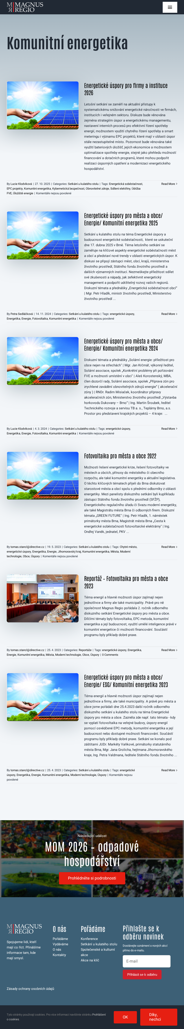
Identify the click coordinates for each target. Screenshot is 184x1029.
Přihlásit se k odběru (142, 974)
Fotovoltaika (40, 318)
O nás (57, 949)
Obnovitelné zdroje (97, 188)
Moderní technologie (68, 655)
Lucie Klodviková (21, 184)
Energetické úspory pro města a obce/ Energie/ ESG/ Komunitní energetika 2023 (126, 680)
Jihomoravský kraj (69, 551)
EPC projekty (15, 188)
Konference (89, 938)
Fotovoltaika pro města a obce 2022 (120, 455)
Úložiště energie (23, 193)
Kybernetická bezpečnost (68, 188)
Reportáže (85, 650)
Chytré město (128, 547)
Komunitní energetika (37, 188)
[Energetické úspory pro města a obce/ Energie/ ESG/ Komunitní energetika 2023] (43, 697)
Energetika (13, 318)
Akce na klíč (90, 960)
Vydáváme (60, 944)
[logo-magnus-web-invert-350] (25, 3)
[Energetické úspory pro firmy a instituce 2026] (43, 105)
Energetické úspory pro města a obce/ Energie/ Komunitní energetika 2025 (123, 218)
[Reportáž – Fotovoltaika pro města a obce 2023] (43, 598)
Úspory (35, 556)
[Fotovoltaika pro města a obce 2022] (43, 476)
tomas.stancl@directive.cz (27, 547)
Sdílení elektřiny (120, 188)
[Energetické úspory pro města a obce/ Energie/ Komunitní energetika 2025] (43, 235)
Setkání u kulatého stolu (83, 184)
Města (115, 551)
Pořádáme (60, 938)
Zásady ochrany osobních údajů (30, 988)
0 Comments (110, 655)
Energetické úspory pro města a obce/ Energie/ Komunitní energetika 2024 (123, 344)
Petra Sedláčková (22, 314)
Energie (26, 318)
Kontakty (59, 954)
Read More (168, 184)
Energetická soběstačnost (125, 184)
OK (125, 1017)
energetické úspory (122, 314)
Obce (26, 556)
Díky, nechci (155, 1017)
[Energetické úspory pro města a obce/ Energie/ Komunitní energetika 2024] (43, 361)
